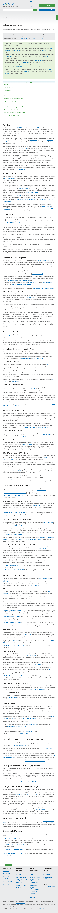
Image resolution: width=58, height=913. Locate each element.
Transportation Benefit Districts (39, 689)
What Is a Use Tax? (8, 90)
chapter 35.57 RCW (8, 580)
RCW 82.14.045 (31, 656)
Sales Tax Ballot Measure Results (11, 115)
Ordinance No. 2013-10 (14, 645)
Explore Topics (10, 14)
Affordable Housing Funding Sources (28, 436)
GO (35, 10)
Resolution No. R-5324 (12, 622)
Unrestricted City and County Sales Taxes (13, 98)
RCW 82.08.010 (45, 206)
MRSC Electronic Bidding (48, 877)
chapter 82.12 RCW (37, 128)
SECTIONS (47, 10)
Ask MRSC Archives (21, 877)
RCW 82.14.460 (43, 548)
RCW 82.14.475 (29, 731)
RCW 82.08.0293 (22, 266)
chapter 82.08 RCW (17, 128)
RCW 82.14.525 (46, 457)
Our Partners (6, 884)
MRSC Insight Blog (21, 882)
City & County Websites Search (34, 888)
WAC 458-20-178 (20, 222)
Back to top (8, 864)
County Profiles (34, 882)
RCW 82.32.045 (19, 794)
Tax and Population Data (20, 745)
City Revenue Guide (23, 38)
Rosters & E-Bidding (30, 5)
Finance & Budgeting (18, 14)
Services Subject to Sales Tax (32, 192)
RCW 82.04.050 (8, 178)
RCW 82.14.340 (27, 444)
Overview (6, 84)
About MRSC (6, 871)
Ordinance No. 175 (13, 565)
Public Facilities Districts (35, 585)
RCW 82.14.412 (15, 381)
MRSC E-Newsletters (49, 886)
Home (4, 14)
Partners (29, 3)
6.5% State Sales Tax (8, 95)
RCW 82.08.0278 (11, 280)
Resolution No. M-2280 (12, 475)
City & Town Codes (35, 880)
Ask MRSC (47, 6)
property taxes (33, 140)
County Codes (33, 885)
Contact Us (29, 1)
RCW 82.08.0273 (31, 297)
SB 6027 (16, 50)
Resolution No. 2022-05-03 (15, 610)
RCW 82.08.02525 (36, 274)
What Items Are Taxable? (9, 87)
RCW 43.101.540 (47, 522)
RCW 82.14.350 (36, 505)
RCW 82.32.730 (22, 148)
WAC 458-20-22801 (32, 794)
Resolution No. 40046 (12, 480)
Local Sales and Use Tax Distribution (34, 761)
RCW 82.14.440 (37, 664)
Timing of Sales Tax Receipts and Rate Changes (15, 112)
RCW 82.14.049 (37, 60)
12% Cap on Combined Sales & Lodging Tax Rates (15, 109)
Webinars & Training (21, 885)
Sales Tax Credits (8, 104)
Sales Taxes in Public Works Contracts (21, 284)
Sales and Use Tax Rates (10, 838)
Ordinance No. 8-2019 (14, 570)
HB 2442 (43, 50)
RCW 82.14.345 (18, 526)
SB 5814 (19, 195)
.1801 (12, 718)
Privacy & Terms (43, 908)
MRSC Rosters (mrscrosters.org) (48, 873)
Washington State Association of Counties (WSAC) (28, 539)
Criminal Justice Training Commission (14, 534)
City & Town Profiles (35, 877)
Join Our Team (6, 879)
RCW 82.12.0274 (23, 280)
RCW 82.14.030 (31, 389)
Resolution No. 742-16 (17, 676)
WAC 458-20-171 (47, 282)
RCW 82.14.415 (19, 729)
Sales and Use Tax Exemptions (11, 93)
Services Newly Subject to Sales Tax (26, 199)
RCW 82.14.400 (12, 697)
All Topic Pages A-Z (21, 880)
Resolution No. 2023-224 (15, 493)
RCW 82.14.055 (40, 810)
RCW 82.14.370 (24, 734)
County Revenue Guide (37, 38)
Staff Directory (6, 876)
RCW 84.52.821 (17, 471)
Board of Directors (7, 881)
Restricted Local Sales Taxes (10, 101)
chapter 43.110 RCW (20, 903)
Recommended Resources (10, 118)
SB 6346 (26, 71)
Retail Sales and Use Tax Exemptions (42, 288)
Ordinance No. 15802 (14, 495)
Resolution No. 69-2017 (14, 512)
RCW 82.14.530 (47, 435)
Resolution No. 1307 (12, 616)
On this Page (28, 82)
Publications (19, 888)
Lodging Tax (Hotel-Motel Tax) (28, 718)
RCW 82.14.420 (41, 490)
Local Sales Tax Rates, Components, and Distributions (16, 107)
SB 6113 (49, 69)
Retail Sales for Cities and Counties (13, 853)
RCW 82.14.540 (9, 56)
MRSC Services (6, 873)
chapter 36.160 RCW (8, 459)
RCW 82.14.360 (14, 641)
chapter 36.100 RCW (44, 578)
